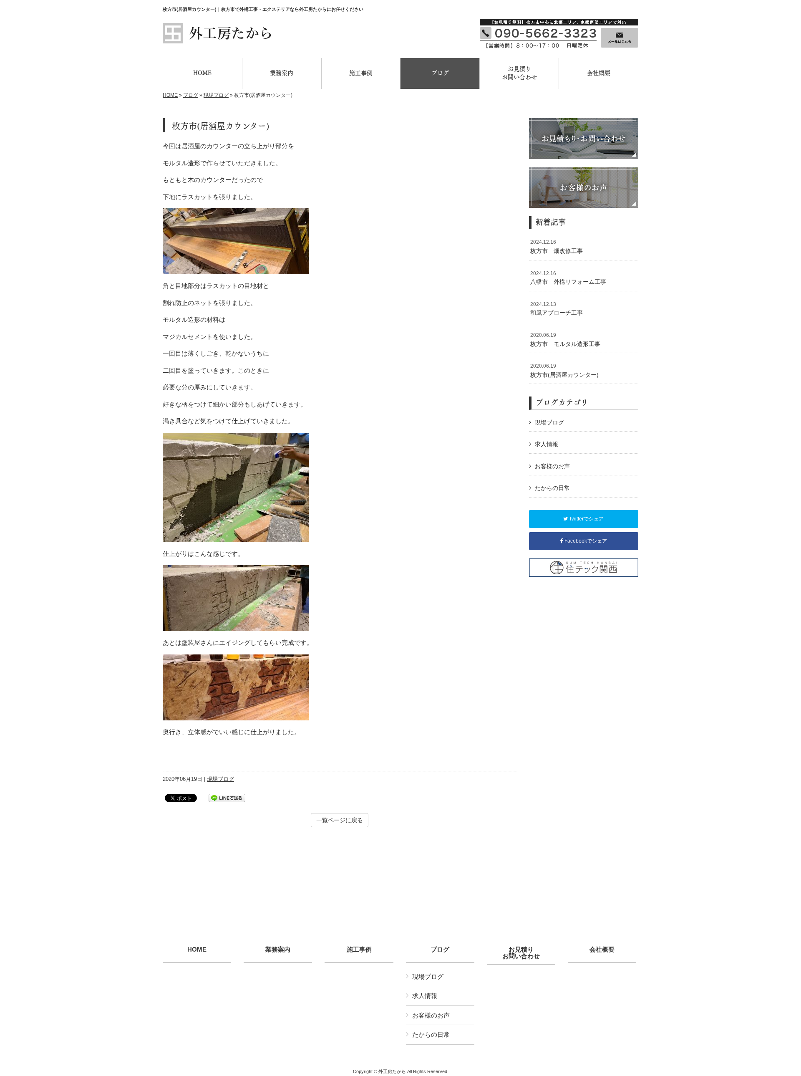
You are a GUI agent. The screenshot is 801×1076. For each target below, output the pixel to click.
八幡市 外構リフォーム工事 (568, 277)
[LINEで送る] (227, 797)
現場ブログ (216, 95)
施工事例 (359, 949)
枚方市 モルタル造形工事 (565, 339)
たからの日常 (552, 488)
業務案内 (277, 949)
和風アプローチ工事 (556, 308)
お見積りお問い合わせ (521, 953)
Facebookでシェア (585, 541)
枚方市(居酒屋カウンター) (564, 370)
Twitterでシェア (586, 519)
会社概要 (602, 949)
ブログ (190, 95)
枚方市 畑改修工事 (556, 246)
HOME (170, 95)
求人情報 (546, 444)
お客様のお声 (552, 466)
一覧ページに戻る (339, 820)
